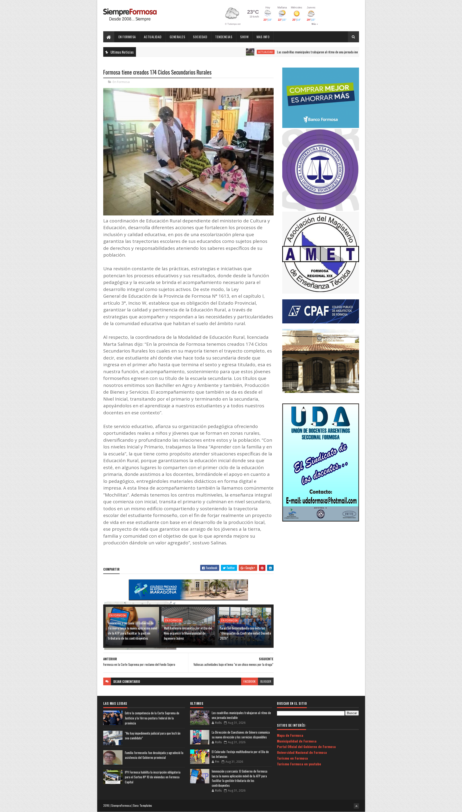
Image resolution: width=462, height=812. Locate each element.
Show (244, 36)
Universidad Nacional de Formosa (302, 752)
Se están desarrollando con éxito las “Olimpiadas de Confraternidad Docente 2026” (245, 633)
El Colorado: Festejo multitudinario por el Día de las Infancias (240, 754)
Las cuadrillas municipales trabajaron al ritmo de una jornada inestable (294, 51)
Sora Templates (142, 805)
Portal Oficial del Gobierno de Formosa (306, 746)
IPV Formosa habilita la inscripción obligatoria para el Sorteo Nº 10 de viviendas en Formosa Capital (152, 777)
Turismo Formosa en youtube (299, 763)
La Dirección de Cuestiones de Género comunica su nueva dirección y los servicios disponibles (241, 734)
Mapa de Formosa (290, 735)
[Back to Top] (356, 806)
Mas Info (263, 36)
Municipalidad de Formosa (296, 740)
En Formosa (127, 36)
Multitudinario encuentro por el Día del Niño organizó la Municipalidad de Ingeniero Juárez (188, 633)
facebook (250, 681)
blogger (265, 681)
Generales (177, 36)
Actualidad (153, 36)
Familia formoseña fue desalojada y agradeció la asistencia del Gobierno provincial (154, 755)
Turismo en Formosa (292, 758)
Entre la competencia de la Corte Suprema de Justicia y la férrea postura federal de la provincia (152, 718)
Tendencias (223, 36)
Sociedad (200, 36)
